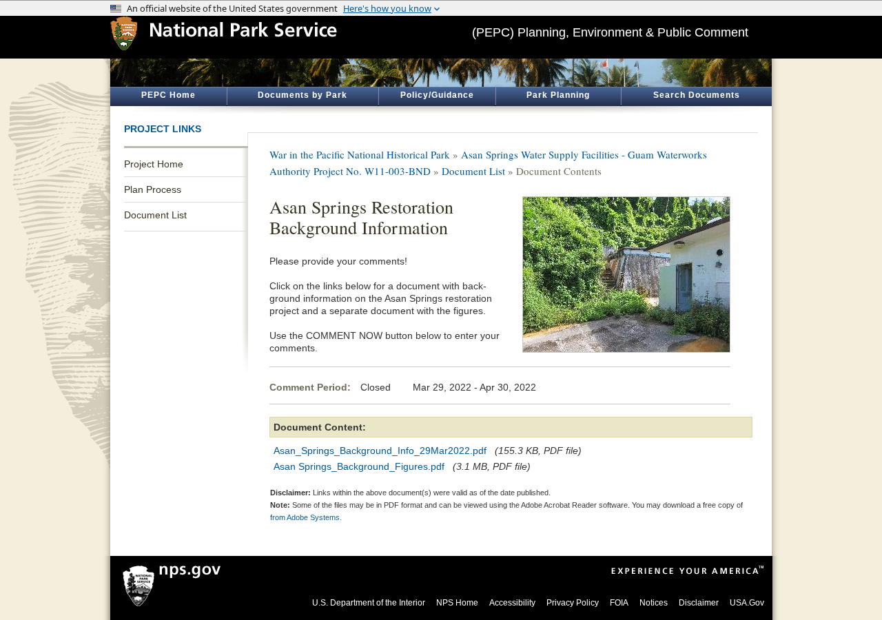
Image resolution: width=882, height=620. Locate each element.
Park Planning (558, 95)
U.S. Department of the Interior (368, 603)
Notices (653, 603)
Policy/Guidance (437, 95)
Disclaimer (699, 603)
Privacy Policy (572, 603)
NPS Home (457, 603)
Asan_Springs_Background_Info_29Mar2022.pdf (380, 450)
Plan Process (152, 189)
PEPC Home (168, 95)
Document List (155, 214)
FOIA (619, 603)
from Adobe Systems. (306, 517)
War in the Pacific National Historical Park (359, 154)
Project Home (153, 163)
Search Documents (696, 95)
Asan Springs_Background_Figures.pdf (359, 466)
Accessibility (512, 603)
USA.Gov (747, 603)
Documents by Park (302, 95)
